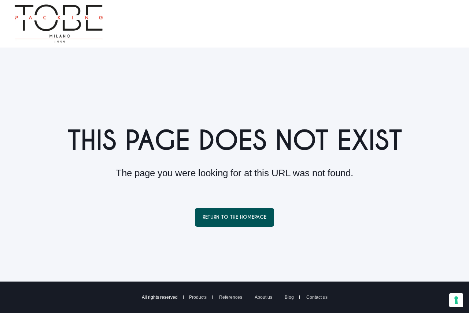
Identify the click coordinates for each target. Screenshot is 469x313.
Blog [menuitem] (289, 297)
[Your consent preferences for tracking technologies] (456, 300)
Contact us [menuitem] (317, 297)
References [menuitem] (230, 297)
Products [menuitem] (198, 297)
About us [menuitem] (263, 297)
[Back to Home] (59, 38)
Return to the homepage (234, 217)
